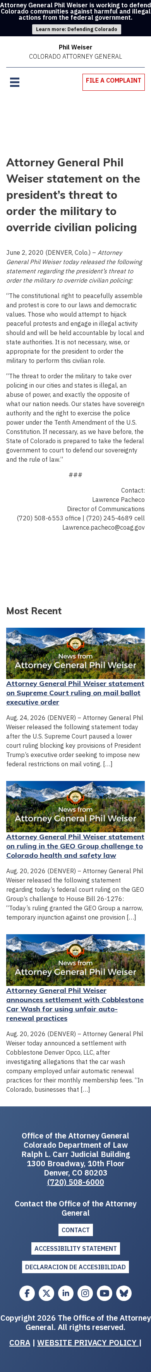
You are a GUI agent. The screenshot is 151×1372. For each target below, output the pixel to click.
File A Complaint (113, 80)
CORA (19, 1342)
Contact (76, 1230)
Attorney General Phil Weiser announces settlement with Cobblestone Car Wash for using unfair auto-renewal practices (75, 1004)
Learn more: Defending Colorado (76, 29)
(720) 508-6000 (75, 1182)
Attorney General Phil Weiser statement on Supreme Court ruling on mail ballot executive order (75, 692)
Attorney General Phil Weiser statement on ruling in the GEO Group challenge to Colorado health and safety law (75, 846)
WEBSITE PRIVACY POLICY (88, 1342)
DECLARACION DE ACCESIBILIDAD (75, 1267)
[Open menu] (14, 82)
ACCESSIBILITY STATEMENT (75, 1248)
